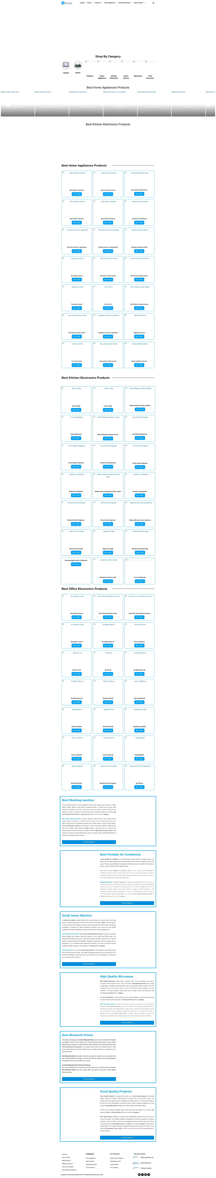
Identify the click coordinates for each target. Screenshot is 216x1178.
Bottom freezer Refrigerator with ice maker (108, 491)
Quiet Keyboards (146, 1163)
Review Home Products (116, 1158)
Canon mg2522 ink (139, 698)
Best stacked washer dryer (139, 190)
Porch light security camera (77, 333)
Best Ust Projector (76, 783)
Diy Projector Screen (76, 613)
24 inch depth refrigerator (76, 463)
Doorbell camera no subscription (108, 247)
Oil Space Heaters (146, 1168)
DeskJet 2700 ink (108, 726)
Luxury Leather (114, 1164)
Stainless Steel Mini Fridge (140, 549)
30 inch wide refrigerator (139, 463)
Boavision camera (76, 304)
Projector (97, 3)
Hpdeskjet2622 (139, 755)
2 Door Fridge (108, 406)
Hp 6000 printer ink (76, 698)
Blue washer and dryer (77, 219)
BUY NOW (76, 194)
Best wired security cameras (139, 276)
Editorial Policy (66, 1160)
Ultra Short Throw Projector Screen (139, 613)
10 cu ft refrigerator (140, 577)
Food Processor (90, 1167)
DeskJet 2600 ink (76, 726)
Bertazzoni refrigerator (76, 491)
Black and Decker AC (147, 1157)
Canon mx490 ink (76, 755)
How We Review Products (69, 1170)
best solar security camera (108, 276)
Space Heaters (138, 3)
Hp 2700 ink (139, 783)
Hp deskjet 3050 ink (108, 642)
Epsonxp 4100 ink (108, 698)
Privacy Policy (66, 1157)
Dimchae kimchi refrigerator (76, 520)
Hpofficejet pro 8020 (139, 726)
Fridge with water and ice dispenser (140, 520)
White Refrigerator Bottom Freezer (107, 434)
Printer (89, 3)
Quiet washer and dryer (108, 219)
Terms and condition (68, 1167)
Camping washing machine (139, 247)
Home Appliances (109, 3)
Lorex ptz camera (76, 361)
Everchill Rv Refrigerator (140, 434)
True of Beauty (114, 1167)
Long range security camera (108, 361)
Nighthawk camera (139, 333)
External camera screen (108, 190)
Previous (8, 104)
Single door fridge (108, 549)
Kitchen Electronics (124, 3)
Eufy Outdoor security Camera (139, 304)
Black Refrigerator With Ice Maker (140, 405)
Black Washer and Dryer (77, 190)
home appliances (91, 1158)
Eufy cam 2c (108, 304)
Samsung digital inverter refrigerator (76, 560)
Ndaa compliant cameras (139, 361)
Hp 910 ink (108, 670)
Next (208, 104)
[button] (90, 3)
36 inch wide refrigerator (108, 520)
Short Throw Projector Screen (108, 613)
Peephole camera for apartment (108, 333)
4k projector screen (77, 642)
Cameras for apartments (139, 219)
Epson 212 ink (76, 670)
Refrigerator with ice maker (108, 577)
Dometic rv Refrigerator (140, 491)
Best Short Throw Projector (108, 783)
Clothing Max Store (115, 1161)
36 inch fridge (76, 406)
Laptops (82, 3)
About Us (64, 1154)
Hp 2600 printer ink (139, 670)
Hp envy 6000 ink (139, 642)
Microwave (138, 76)
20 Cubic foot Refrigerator (108, 463)
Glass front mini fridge (76, 549)
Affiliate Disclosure (67, 1163)
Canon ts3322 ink (108, 755)
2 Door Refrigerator (76, 434)
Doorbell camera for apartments (77, 247)
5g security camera (77, 276)
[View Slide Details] (18, 103)
